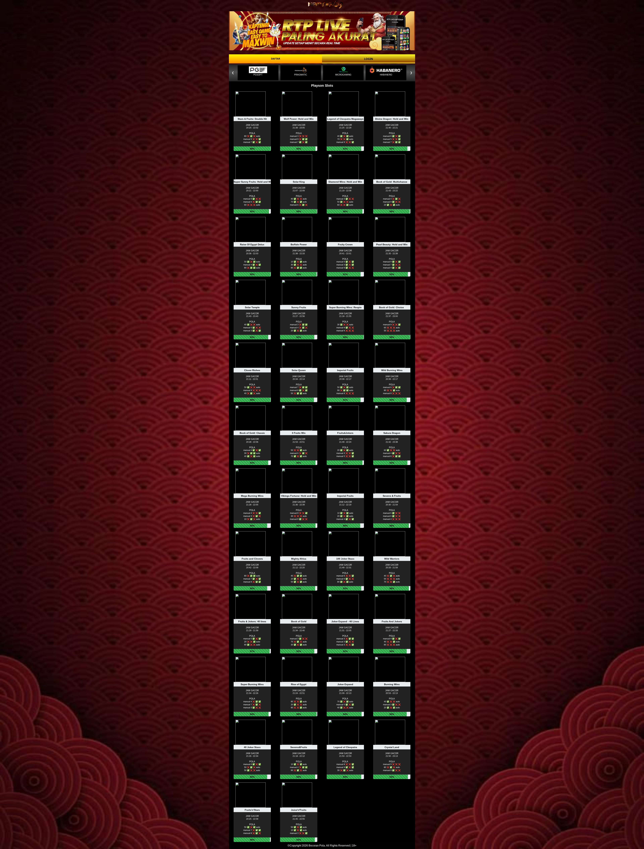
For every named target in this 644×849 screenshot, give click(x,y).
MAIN (252, 122)
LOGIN (368, 59)
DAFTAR (275, 58)
